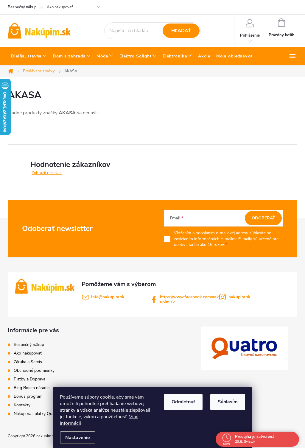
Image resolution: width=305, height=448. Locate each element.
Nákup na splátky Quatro (37, 413)
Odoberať (263, 218)
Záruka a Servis (28, 362)
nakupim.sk (239, 297)
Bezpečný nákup (22, 7)
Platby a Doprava (29, 379)
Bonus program (28, 396)
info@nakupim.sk (108, 297)
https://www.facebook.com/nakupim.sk (189, 299)
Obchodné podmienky (34, 370)
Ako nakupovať (60, 7)
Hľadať (181, 30)
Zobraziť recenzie (47, 173)
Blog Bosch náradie (31, 388)
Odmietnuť (183, 402)
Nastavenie (77, 437)
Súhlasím (228, 402)
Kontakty (22, 405)
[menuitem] (29, 56)
